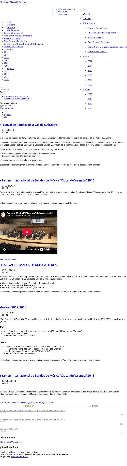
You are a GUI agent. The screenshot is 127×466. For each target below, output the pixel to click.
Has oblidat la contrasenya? (16, 99)
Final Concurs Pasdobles (99, 42)
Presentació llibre (96, 37)
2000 (90, 80)
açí (40, 160)
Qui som (86, 13)
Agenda (86, 89)
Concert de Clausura (97, 51)
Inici (84, 9)
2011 (90, 65)
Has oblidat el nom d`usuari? (16, 96)
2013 (90, 94)
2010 (90, 70)
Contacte (87, 18)
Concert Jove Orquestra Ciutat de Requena (107, 47)
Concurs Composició (97, 28)
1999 (90, 84)
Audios (86, 56)
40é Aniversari (89, 23)
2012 (90, 61)
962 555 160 (61, 11)
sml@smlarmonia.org (65, 9)
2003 (90, 75)
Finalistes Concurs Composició (102, 32)
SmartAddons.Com (19, 457)
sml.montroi (63, 14)
